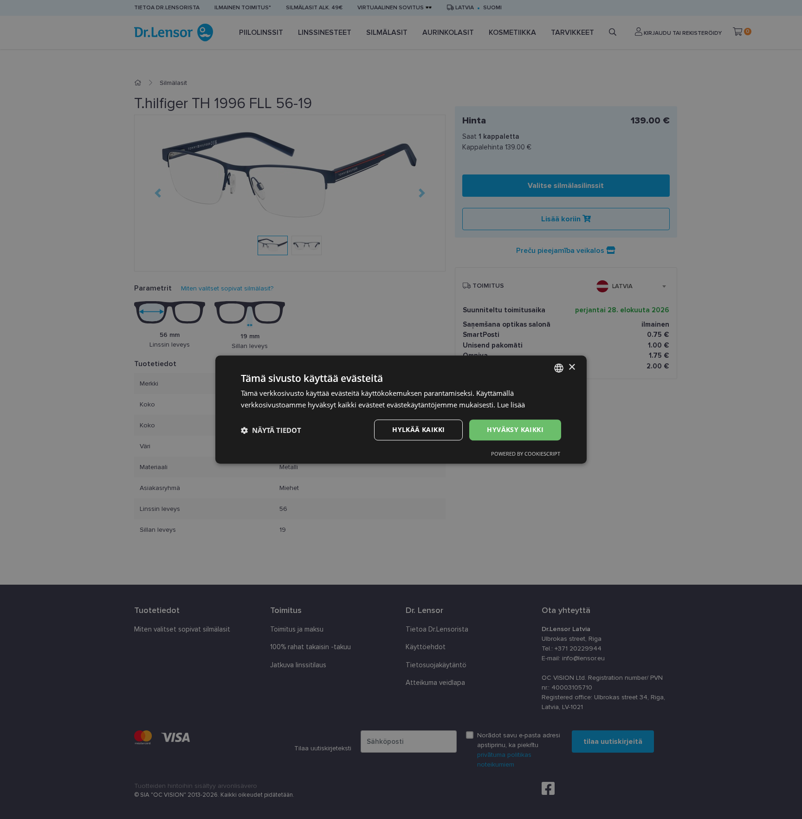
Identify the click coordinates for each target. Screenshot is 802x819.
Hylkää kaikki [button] (418, 430)
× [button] (571, 367)
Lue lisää (511, 404)
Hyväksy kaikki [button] (515, 430)
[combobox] (558, 368)
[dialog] (401, 409)
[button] (271, 430)
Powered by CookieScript (525, 453)
